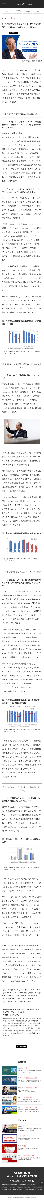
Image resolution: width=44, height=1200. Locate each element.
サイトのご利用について (18, 1181)
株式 (38, 11)
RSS (29, 1181)
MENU (42, 1)
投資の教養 (27, 11)
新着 (7, 11)
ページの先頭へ (42, 1183)
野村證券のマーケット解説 (17, 11)
